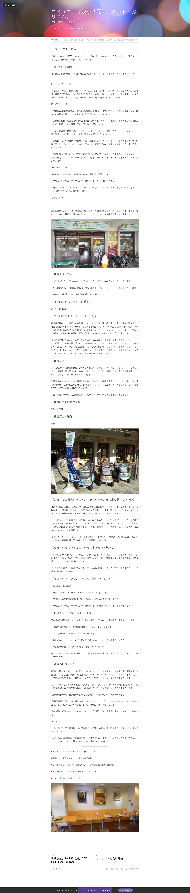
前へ (54, 855)
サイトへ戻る (10, 5)
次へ (97, 855)
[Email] (122, 869)
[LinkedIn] (117, 869)
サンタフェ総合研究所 (109, 858)
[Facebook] (107, 869)
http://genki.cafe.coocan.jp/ (70, 778)
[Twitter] (112, 869)
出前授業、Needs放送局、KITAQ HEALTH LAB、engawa (69, 860)
